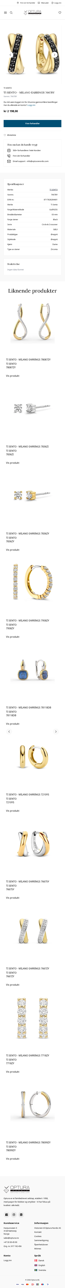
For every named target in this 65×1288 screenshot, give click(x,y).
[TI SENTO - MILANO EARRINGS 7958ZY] (32, 590)
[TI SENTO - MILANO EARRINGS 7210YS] (32, 764)
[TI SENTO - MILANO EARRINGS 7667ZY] (32, 938)
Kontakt (38, 1232)
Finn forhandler (32, 123)
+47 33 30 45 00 (10, 1242)
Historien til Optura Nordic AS (47, 1228)
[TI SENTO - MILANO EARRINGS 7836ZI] (32, 416)
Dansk (41, 1260)
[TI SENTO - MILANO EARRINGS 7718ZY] (32, 1025)
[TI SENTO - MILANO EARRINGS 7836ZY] (32, 503)
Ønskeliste (11, 135)
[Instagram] (14, 1215)
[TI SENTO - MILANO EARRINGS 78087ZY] (32, 329)
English (42, 1265)
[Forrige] (9, 732)
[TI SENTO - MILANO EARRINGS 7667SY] (32, 851)
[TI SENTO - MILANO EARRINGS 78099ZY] (32, 1112)
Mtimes (37, 1248)
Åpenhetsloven (41, 1244)
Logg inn (31, 105)
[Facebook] (7, 1215)
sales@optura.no (11, 1238)
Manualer (45, 3)
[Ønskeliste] (59, 12)
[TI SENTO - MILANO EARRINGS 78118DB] (32, 677)
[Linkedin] (21, 1215)
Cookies (37, 1236)
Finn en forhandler (27, 3)
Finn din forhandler (21, 155)
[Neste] (56, 732)
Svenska (42, 1270)
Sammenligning (41, 1240)
